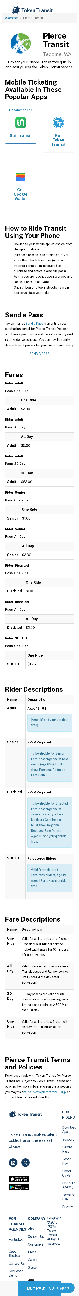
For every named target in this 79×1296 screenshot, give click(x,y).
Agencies (11, 18)
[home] (32, 10)
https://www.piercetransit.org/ (44, 1092)
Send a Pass (34, 323)
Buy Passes (39, 1288)
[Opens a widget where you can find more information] (59, 1288)
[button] (63, 10)
